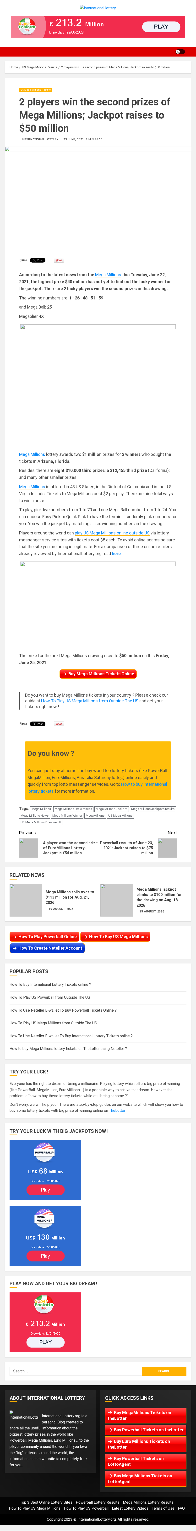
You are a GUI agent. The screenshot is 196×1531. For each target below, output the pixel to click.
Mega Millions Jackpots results (152, 809)
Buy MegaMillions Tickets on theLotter (139, 1415)
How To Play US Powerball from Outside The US (50, 997)
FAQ (181, 1508)
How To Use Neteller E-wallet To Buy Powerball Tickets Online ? (63, 1010)
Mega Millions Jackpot (111, 809)
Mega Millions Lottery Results (148, 1502)
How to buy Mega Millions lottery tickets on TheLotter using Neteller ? (68, 1048)
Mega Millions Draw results (73, 809)
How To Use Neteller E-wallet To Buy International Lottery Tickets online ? (71, 1036)
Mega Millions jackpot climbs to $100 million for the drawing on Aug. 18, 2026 (116, 900)
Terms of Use (163, 1508)
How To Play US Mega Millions (34, 1508)
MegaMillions (95, 815)
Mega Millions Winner (67, 815)
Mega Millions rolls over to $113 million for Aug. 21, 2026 (26, 900)
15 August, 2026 (152, 911)
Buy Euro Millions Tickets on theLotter (139, 1444)
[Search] (190, 52)
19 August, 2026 (61, 909)
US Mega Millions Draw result (41, 822)
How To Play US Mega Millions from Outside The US (89, 700)
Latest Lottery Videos (130, 1508)
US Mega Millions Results (36, 89)
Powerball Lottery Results (98, 1502)
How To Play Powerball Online (47, 936)
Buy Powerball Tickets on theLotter (149, 1429)
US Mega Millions (120, 815)
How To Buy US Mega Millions (118, 936)
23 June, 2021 (73, 139)
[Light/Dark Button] (180, 51)
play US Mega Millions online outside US (112, 532)
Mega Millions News (35, 815)
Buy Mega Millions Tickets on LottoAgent (140, 1478)
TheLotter (117, 1110)
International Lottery (40, 139)
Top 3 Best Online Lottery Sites (46, 1502)
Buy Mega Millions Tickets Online (101, 673)
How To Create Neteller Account (50, 948)
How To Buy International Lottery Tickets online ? (50, 984)
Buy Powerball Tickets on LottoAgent (136, 1461)
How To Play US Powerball (86, 1508)
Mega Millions (108, 274)
